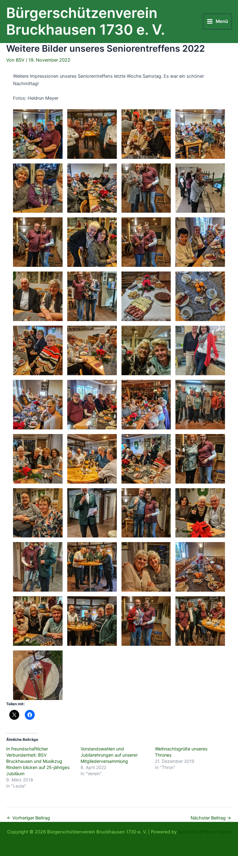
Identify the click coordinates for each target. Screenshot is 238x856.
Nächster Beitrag (211, 818)
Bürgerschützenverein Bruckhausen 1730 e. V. (85, 21)
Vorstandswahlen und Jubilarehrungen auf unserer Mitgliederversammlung (109, 755)
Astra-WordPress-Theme (204, 832)
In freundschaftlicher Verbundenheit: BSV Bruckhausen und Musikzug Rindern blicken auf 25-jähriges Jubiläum (37, 761)
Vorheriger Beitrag (28, 818)
